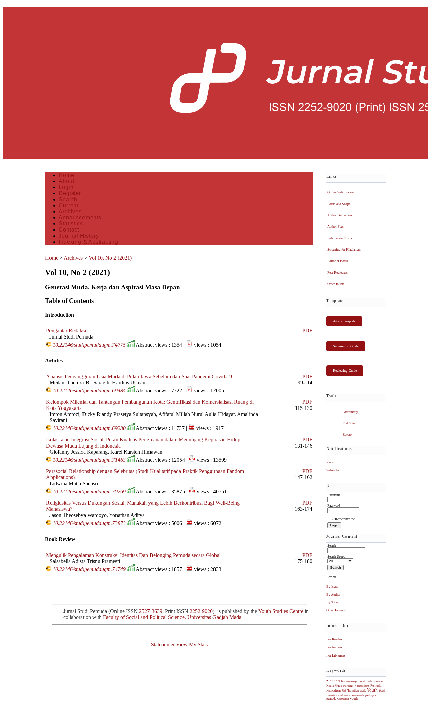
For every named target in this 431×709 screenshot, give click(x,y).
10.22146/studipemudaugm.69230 (89, 428)
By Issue (332, 586)
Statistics (71, 223)
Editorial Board (337, 261)
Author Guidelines (339, 215)
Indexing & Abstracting (88, 242)
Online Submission (340, 192)
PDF (307, 330)
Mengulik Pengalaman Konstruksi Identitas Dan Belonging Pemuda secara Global (133, 555)
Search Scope (336, 556)
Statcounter (163, 644)
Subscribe (332, 470)
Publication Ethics (339, 238)
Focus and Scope (338, 204)
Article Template (344, 321)
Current (68, 205)
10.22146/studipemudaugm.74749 (89, 569)
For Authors (334, 647)
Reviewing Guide (345, 371)
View (329, 462)
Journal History (79, 236)
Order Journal (336, 284)
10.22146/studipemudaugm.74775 (89, 345)
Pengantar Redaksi (66, 330)
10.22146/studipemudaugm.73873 (89, 523)
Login (66, 187)
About (66, 181)
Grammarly (350, 412)
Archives (70, 211)
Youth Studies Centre (280, 611)
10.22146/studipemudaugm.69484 (89, 390)
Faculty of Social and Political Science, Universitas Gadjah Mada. (173, 617)
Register (70, 193)
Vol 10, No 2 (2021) (110, 258)
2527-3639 (150, 611)
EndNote (349, 423)
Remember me (345, 519)
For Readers (334, 639)
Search (68, 199)
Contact (69, 230)
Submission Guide (345, 346)
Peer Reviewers (337, 272)
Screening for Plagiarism (344, 249)
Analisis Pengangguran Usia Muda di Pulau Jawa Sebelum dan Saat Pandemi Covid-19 (139, 376)
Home (66, 175)
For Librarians (335, 655)
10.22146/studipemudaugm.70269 (89, 491)
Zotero (347, 434)
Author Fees (335, 226)
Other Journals (336, 610)
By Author (333, 594)
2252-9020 (201, 611)
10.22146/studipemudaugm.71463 (89, 460)
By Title (332, 602)
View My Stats (192, 644)
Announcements (80, 217)
